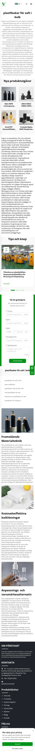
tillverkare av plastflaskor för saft (15, 396)
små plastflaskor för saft (12, 392)
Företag (6, 705)
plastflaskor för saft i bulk (13, 380)
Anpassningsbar (10, 702)
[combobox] (11, 331)
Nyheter (7, 711)
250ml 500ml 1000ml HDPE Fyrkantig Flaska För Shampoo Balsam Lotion (26, 105)
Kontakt (7, 718)
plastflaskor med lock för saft (14, 388)
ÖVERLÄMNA (17, 361)
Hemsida (7, 696)
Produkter (7, 699)
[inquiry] (32, 372)
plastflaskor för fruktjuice (13, 401)
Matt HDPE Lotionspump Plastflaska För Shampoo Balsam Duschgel (9, 105)
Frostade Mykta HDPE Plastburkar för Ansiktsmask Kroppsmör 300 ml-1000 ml (26, 128)
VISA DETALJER (8, 94)
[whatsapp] (32, 368)
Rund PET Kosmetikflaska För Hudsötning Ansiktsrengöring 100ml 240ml (8, 128)
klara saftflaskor (10, 384)
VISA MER (6, 284)
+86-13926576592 (10, 678)
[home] (3, 4)
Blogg (6, 715)
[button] (13, 290)
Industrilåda (8, 708)
